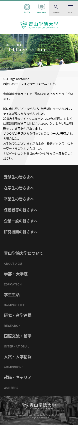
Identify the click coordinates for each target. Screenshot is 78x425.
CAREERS (11, 387)
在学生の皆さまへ (19, 188)
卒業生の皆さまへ (19, 199)
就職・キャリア (18, 377)
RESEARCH (12, 325)
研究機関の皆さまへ (21, 232)
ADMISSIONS (14, 367)
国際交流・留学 (18, 336)
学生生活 (12, 294)
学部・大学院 (16, 274)
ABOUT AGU (13, 263)
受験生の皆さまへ (19, 177)
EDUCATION (13, 284)
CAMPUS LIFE (14, 305)
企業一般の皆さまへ (21, 221)
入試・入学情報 (18, 356)
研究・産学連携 (18, 315)
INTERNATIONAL (16, 346)
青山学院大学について (23, 253)
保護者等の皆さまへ (21, 210)
